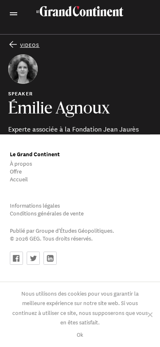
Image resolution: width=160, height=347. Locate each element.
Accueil (19, 178)
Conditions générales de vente (47, 212)
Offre (16, 171)
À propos (21, 163)
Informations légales (35, 205)
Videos (30, 44)
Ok (80, 334)
